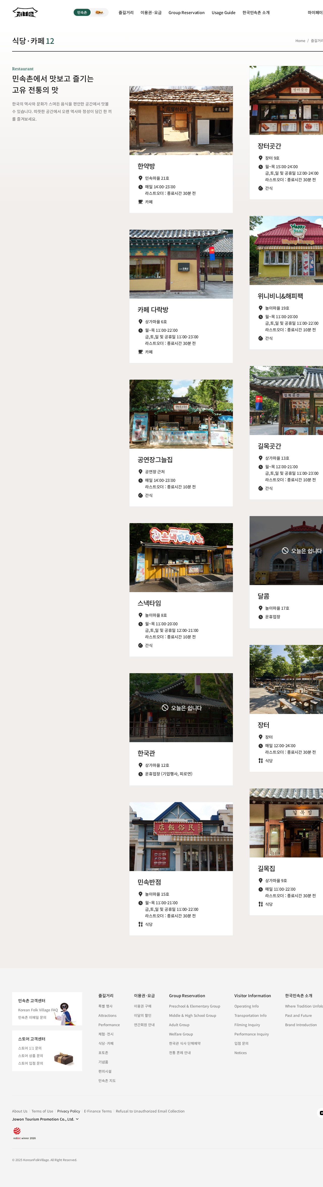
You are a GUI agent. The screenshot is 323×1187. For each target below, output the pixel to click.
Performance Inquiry (251, 1033)
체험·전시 (106, 1033)
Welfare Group (181, 1033)
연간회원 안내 (144, 1024)
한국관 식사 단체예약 (185, 1043)
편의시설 (105, 1071)
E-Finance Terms (98, 1110)
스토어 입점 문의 (30, 1063)
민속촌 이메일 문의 (32, 1017)
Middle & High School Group (192, 1015)
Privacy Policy (68, 1110)
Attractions (107, 1015)
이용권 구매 (142, 1006)
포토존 (103, 1052)
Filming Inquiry (247, 1024)
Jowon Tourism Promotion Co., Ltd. (43, 1119)
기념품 (103, 1061)
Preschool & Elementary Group (194, 1006)
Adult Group (179, 1024)
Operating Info (246, 1006)
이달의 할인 (142, 1015)
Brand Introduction (301, 1024)
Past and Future (298, 1015)
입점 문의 (241, 1043)
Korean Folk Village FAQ (38, 1009)
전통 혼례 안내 (180, 1052)
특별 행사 (105, 1006)
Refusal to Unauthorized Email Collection (150, 1110)
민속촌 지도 (107, 1080)
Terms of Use (42, 1110)
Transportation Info (250, 1015)
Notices (240, 1052)
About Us (20, 1110)
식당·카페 (106, 1043)
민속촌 (82, 12)
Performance (109, 1024)
